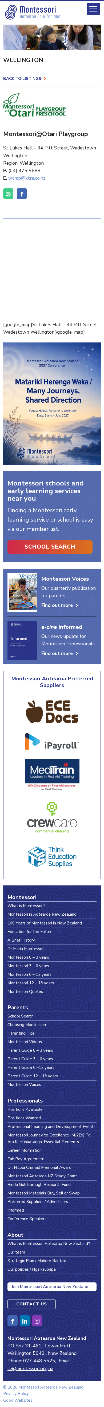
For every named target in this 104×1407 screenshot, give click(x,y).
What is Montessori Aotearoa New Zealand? (48, 1243)
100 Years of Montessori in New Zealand (44, 923)
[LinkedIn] (25, 1320)
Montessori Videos (24, 1041)
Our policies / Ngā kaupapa (31, 1269)
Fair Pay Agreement (26, 1159)
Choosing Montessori (26, 1024)
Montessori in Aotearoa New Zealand (42, 914)
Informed (15, 1210)
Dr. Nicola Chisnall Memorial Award (39, 1167)
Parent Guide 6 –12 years (30, 1067)
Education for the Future (30, 931)
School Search (50, 546)
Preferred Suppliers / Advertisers (37, 1201)
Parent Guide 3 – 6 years (30, 1059)
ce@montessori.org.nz (30, 1368)
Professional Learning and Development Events (51, 1126)
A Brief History (21, 940)
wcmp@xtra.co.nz (26, 178)
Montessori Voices (24, 1084)
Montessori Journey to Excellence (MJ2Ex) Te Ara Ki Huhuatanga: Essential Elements (49, 1138)
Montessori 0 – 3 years (28, 957)
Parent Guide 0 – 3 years (30, 1050)
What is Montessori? (26, 905)
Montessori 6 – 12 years (29, 974)
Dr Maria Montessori (26, 948)
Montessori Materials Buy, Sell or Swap (43, 1193)
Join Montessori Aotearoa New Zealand (50, 1286)
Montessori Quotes (25, 991)
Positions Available (25, 1109)
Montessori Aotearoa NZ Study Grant (42, 1176)
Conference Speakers (26, 1218)
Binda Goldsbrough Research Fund (39, 1184)
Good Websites (17, 1400)
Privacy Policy (16, 1393)
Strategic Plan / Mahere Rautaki (36, 1260)
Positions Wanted (24, 1118)
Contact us (31, 1304)
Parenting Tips (21, 1033)
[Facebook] (22, 193)
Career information (24, 1150)
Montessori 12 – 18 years (30, 983)
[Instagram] (37, 1320)
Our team (16, 1252)
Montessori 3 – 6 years (28, 966)
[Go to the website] (8, 193)
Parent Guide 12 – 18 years (32, 1076)
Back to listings (22, 78)
